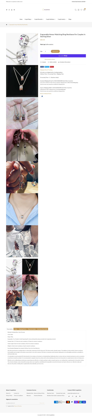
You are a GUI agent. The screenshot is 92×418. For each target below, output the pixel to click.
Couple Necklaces (50, 19)
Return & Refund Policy (39, 393)
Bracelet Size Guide (60, 393)
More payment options (50, 59)
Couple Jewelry (61, 19)
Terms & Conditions (18, 395)
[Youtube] (11, 9)
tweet (47, 66)
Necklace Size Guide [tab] (42, 329)
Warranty (29, 395)
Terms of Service (18, 406)
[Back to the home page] (6, 24)
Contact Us (16, 393)
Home (21, 19)
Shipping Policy (30, 393)
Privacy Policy (9, 395)
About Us (8, 393)
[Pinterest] (14, 9)
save (52, 66)
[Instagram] (9, 9)
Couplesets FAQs (60, 395)
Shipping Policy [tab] (22, 329)
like (42, 66)
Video (15, 329)
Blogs (70, 19)
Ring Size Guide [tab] (32, 329)
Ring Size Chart (50, 393)
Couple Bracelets (38, 19)
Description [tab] (10, 329)
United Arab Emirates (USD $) (78, 1)
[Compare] (43, 62)
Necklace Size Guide (51, 395)
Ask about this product (65, 62)
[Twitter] (6, 9)
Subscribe (42, 403)
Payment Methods (38, 395)
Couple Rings (28, 19)
